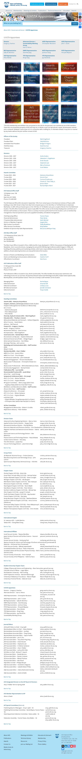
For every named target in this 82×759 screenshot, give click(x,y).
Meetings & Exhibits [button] (30, 11)
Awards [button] (74, 11)
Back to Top (7, 294)
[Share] (80, 26)
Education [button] (66, 11)
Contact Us (72, 4)
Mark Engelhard (45, 139)
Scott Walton (44, 167)
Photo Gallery (42, 744)
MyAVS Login (63, 4)
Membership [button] (18, 11)
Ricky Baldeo (44, 226)
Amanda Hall (44, 283)
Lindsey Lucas (44, 286)
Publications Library (37, 4)
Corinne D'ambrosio (46, 179)
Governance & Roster (17, 30)
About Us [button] (9, 11)
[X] (80, 17)
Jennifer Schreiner (45, 288)
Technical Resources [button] (54, 11)
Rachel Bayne (44, 281)
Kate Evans (43, 259)
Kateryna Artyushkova (46, 175)
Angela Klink (43, 222)
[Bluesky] (80, 23)
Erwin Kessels (44, 160)
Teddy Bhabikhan (45, 224)
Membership (42, 738)
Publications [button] (42, 11)
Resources (24, 741)
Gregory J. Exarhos (45, 148)
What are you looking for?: (12, 23)
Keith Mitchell (44, 220)
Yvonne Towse (44, 216)
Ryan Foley (52, 228)
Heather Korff (44, 257)
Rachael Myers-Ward (46, 186)
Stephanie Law (44, 163)
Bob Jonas (43, 228)
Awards (6, 741)
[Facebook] (80, 14)
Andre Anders (44, 156)
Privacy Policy (42, 741)
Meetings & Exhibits (27, 735)
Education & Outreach (44, 735)
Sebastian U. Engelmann (47, 158)
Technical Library (51, 4)
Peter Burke (43, 218)
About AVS (7, 30)
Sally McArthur (44, 141)
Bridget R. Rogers (45, 143)
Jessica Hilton (44, 183)
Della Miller (43, 255)
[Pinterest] (80, 20)
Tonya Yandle (44, 290)
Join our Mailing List (27, 744)
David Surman (44, 146)
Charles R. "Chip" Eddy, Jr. (47, 181)
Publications (7, 738)
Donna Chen (44, 177)
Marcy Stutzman (45, 165)
